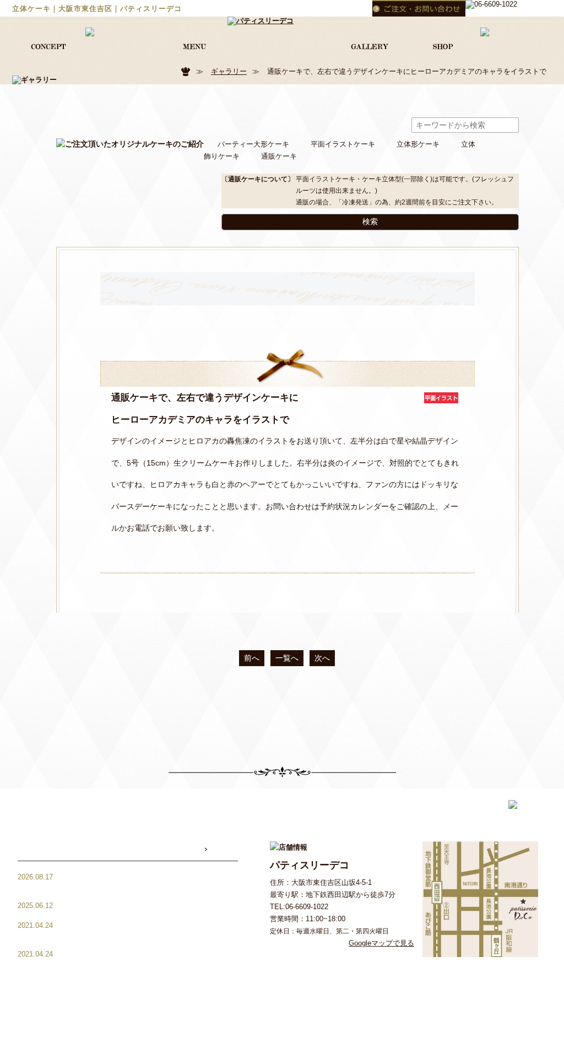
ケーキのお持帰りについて (127, 905)
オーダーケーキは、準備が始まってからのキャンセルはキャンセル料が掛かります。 (159, 929)
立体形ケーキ (418, 144)
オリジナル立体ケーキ (299, 1002)
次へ (322, 657)
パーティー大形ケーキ (253, 144)
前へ (251, 657)
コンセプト (233, 1002)
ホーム (192, 1002)
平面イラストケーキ (343, 144)
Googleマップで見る (381, 943)
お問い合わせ (515, 1002)
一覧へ (287, 657)
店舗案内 (466, 1002)
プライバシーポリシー (309, 1035)
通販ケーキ (279, 156)
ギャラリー (229, 71)
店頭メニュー (369, 1002)
